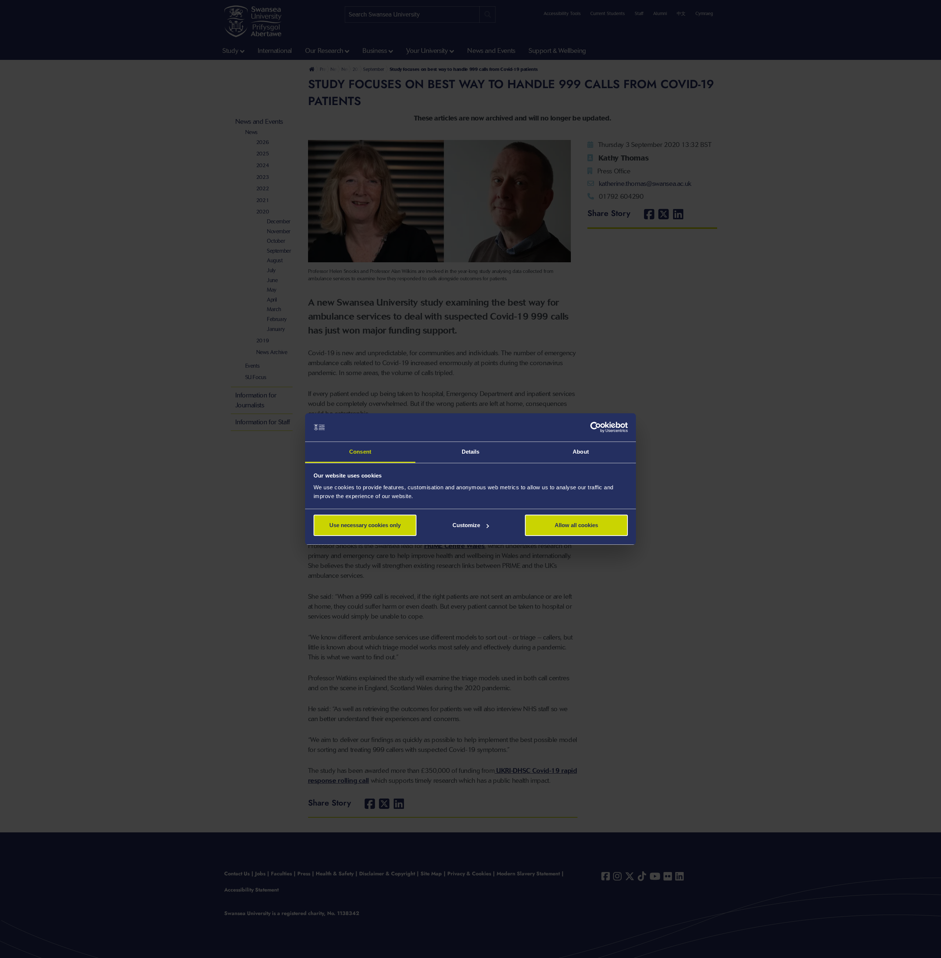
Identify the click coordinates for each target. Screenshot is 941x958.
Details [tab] (471, 452)
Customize (466, 525)
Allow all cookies (576, 525)
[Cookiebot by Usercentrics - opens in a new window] (595, 427)
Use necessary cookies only (365, 525)
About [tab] (581, 452)
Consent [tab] (360, 452)
